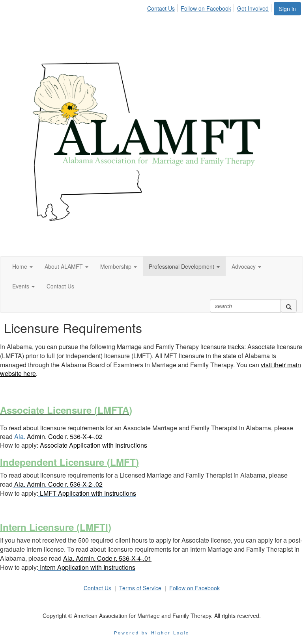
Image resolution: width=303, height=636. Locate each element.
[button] (22, 266)
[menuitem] (163, 7)
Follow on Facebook (206, 8)
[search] (289, 305)
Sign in (287, 9)
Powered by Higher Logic (151, 632)
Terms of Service (140, 588)
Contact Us (161, 8)
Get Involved (253, 8)
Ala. (58, 436)
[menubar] (210, 7)
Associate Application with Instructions (93, 445)
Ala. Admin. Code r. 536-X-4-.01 (107, 558)
